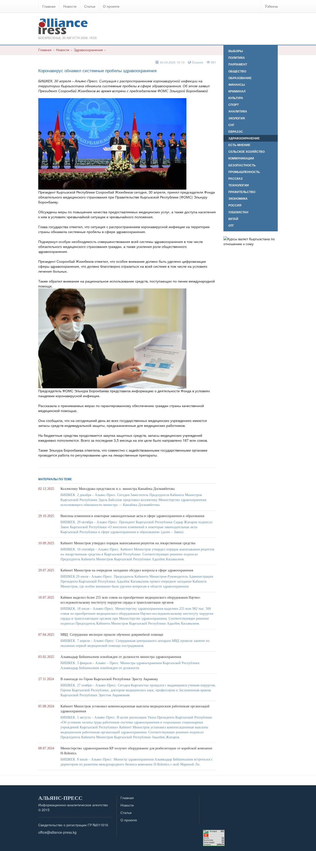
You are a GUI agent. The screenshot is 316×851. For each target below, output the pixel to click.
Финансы (236, 85)
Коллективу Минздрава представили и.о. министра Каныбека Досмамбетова (117, 489)
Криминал (236, 91)
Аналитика (237, 111)
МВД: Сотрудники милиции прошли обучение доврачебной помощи (111, 634)
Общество (237, 71)
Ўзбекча (271, 6)
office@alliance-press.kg (57, 832)
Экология (236, 118)
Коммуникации (241, 158)
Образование (240, 78)
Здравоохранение (88, 49)
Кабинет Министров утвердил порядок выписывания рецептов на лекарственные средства (127, 543)
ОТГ (231, 225)
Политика (236, 58)
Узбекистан (238, 212)
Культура (235, 98)
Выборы (235, 51)
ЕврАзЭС (235, 132)
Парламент (237, 64)
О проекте (111, 6)
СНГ (231, 125)
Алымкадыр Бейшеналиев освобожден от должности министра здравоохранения (120, 657)
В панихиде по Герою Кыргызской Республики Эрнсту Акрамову (109, 679)
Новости (70, 6)
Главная (49, 6)
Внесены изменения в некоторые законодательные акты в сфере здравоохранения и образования (132, 516)
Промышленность (244, 172)
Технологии (238, 185)
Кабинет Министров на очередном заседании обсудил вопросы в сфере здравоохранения (126, 570)
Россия (234, 205)
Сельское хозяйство (246, 152)
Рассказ (235, 178)
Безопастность (242, 165)
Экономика (238, 198)
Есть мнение (239, 145)
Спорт (233, 105)
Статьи (89, 6)
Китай (233, 219)
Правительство (241, 192)
